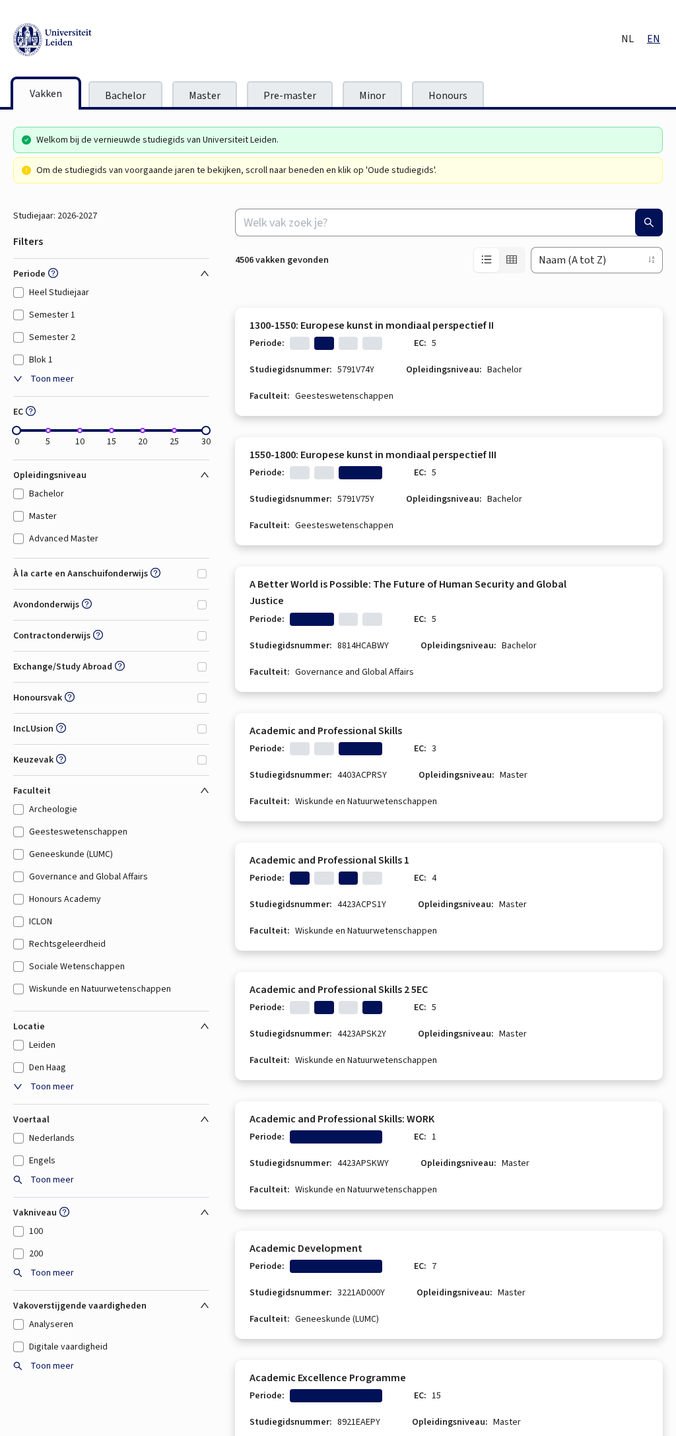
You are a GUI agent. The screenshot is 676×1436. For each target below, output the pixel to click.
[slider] (16, 430)
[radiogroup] (499, 260)
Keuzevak (33, 760)
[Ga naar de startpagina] (112, 39)
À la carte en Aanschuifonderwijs (80, 573)
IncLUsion (33, 728)
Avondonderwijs (46, 604)
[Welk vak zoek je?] (649, 222)
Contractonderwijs (51, 635)
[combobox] (449, 222)
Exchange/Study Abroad (62, 666)
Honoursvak (37, 697)
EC (18, 412)
